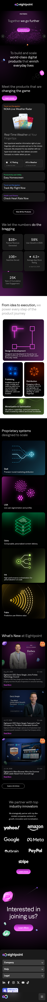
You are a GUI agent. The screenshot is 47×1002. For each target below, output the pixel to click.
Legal (7, 975)
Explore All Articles (13, 786)
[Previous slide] (3, 36)
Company (9, 962)
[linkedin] (4, 982)
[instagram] (13, 982)
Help (6, 969)
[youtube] (23, 982)
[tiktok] (28, 982)
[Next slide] (44, 36)
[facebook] (8, 982)
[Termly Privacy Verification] (23, 990)
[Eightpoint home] (23, 955)
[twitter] (18, 982)
